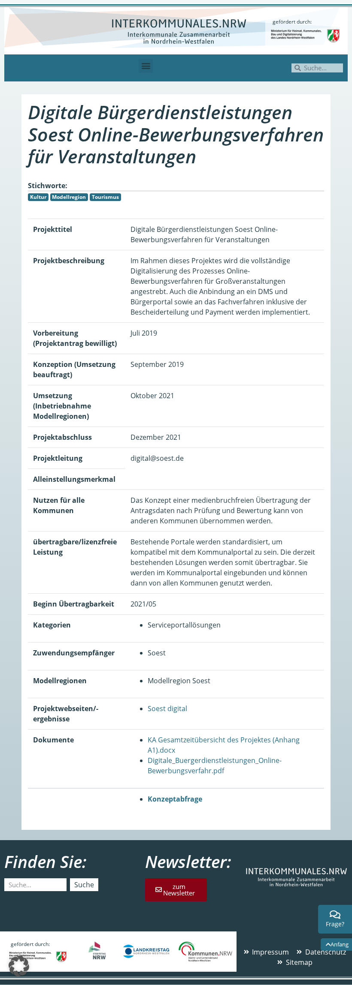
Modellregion (69, 197)
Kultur (38, 197)
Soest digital (167, 708)
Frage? (335, 924)
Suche (84, 884)
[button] (146, 66)
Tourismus (105, 197)
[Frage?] (335, 914)
